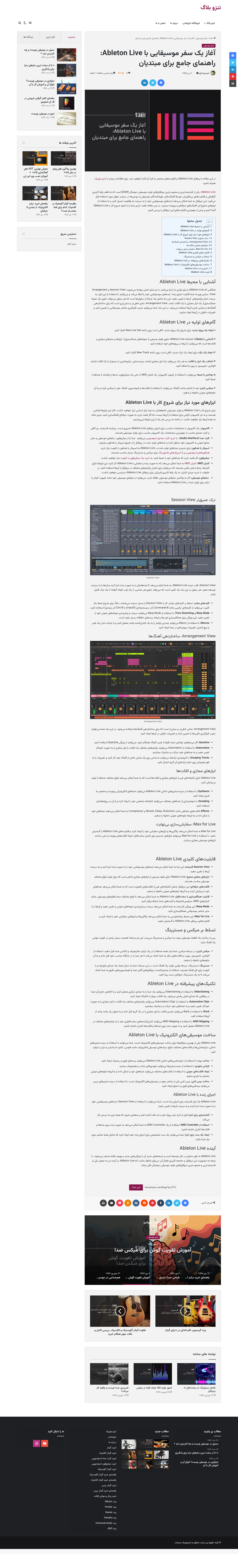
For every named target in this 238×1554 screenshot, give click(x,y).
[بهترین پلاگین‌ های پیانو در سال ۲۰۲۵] (63, 158)
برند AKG (112, 1528)
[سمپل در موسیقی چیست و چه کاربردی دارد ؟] (66, 54)
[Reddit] (144, 1203)
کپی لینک (136, 1187)
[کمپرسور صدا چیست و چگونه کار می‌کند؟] (109, 1374)
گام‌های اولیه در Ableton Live (194, 230)
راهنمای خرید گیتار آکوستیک (102, 1474)
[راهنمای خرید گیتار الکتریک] (161, 1443)
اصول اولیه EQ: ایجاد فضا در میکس (154, 1388)
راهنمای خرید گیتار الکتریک (103, 1480)
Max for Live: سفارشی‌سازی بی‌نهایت (192, 249)
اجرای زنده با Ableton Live (196, 268)
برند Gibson (110, 1501)
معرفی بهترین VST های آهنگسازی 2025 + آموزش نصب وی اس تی (35, 172)
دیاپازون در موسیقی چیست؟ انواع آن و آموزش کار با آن (40, 82)
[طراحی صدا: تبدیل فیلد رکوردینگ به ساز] (145, 1464)
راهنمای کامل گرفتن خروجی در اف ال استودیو (39, 100)
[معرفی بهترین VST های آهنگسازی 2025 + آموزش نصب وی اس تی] (35, 158)
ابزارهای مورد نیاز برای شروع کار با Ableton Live (186, 234)
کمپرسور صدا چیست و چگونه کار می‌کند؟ (112, 1389)
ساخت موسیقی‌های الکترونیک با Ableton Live (186, 265)
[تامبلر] (160, 1203)
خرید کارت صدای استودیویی (160, 438)
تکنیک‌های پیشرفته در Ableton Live (191, 261)
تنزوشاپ (112, 1437)
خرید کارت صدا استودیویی (104, 1458)
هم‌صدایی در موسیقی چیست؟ (153, 1250)
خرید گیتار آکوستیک (107, 1469)
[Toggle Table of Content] (208, 222)
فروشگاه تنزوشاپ (191, 23)
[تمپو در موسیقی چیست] (66, 118)
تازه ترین (50, 37)
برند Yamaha (110, 1518)
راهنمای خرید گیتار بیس (105, 1491)
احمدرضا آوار (204, 73)
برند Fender (110, 1507)
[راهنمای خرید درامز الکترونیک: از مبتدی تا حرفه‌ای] (35, 193)
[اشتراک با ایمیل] (111, 1203)
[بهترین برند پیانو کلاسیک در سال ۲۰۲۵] (161, 1455)
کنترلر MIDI (191, 464)
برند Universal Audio (106, 1523)
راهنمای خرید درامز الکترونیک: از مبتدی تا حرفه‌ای (37, 207)
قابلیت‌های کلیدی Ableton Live (194, 253)
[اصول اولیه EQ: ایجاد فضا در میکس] (153, 1374)
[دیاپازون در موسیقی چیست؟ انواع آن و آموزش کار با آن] (66, 86)
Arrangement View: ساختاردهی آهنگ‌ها (190, 242)
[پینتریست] (152, 1203)
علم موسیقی (201, 38)
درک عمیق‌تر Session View (196, 238)
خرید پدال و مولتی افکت (105, 1496)
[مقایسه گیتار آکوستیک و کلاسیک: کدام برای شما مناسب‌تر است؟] (63, 193)
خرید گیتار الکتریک (107, 1453)
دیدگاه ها (28, 37)
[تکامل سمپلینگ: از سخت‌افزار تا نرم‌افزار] (196, 1374)
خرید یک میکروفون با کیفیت (135, 458)
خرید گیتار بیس (109, 1485)
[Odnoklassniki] (127, 1203)
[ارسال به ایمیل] (197, 73)
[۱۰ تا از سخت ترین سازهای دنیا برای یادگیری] (66, 70)
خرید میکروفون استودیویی (104, 1464)
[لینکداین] (144, 82)
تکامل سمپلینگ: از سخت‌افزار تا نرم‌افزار (200, 1389)
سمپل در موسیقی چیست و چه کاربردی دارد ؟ (39, 51)
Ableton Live (208, 192)
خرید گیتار (71, 244)
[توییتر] (152, 82)
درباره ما (174, 23)
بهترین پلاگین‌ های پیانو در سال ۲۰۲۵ (64, 170)
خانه (211, 38)
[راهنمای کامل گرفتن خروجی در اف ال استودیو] (66, 103)
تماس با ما (160, 23)
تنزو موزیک (100, 179)
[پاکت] (119, 1203)
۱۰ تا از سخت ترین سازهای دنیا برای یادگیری (39, 67)
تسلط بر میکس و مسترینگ (196, 257)
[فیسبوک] (161, 82)
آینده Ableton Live (200, 272)
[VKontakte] (136, 1203)
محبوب (71, 37)
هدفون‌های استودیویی (197, 453)
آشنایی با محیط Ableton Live (195, 226)
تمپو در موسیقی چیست (42, 114)
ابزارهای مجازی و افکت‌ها (197, 245)
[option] (153, 1250)
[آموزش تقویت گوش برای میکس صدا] (129, 1464)
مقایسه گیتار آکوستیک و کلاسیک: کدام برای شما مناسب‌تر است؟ (64, 207)
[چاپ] (103, 1203)
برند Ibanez (110, 1512)
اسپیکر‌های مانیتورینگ (169, 453)
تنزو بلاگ (210, 23)
